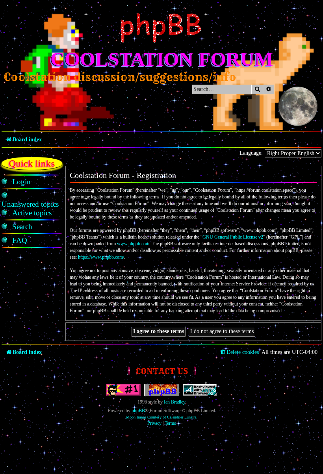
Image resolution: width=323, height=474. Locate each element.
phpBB (138, 410)
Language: (251, 153)
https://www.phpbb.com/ (101, 257)
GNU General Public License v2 (232, 237)
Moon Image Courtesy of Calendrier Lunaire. (161, 417)
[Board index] (161, 28)
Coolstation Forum (161, 59)
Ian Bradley (175, 402)
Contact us (162, 371)
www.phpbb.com (133, 243)
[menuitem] (21, 182)
